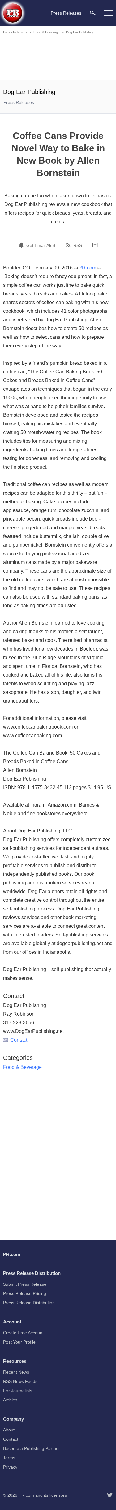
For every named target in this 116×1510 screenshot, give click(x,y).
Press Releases (15, 32)
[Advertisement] (58, 58)
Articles (10, 1399)
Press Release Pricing (24, 1293)
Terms (9, 1457)
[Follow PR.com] (110, 1495)
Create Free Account (23, 1332)
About (9, 1429)
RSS (77, 245)
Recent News (16, 1372)
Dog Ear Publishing (80, 32)
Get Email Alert (40, 245)
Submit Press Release (24, 1284)
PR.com (87, 267)
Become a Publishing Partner (31, 1448)
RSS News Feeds (20, 1381)
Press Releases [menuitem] (66, 13)
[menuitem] (93, 12)
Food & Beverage (46, 32)
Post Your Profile (19, 1342)
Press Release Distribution (29, 1302)
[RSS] (69, 245)
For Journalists (17, 1390)
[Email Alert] (22, 245)
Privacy (10, 1467)
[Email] (95, 245)
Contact (18, 1040)
